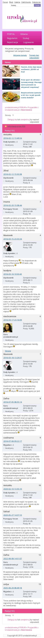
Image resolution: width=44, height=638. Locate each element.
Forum (5, 2)
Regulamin (12, 38)
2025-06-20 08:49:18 (12, 588)
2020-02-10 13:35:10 (12, 489)
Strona (8, 351)
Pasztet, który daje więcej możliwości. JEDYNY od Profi (31, 69)
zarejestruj (25, 119)
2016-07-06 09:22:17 (12, 441)
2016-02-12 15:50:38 (12, 174)
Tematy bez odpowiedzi (34, 56)
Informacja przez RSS (16, 126)
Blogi (11, 2)
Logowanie (28, 42)
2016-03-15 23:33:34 (12, 239)
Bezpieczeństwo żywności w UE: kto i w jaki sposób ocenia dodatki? (31, 95)
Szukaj (26, 38)
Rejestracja (12, 42)
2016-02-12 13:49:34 (12, 138)
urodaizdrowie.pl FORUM (15, 107)
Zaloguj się (36, 2)
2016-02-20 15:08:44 (12, 205)
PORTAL (11, 34)
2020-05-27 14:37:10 (12, 515)
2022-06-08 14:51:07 (12, 558)
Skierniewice (26, 110)
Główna (24, 34)
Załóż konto (26, 2)
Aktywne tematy (20, 55)
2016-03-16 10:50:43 (12, 274)
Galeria (17, 2)
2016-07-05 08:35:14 (12, 402)
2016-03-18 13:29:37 (12, 357)
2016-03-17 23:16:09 (12, 320)
